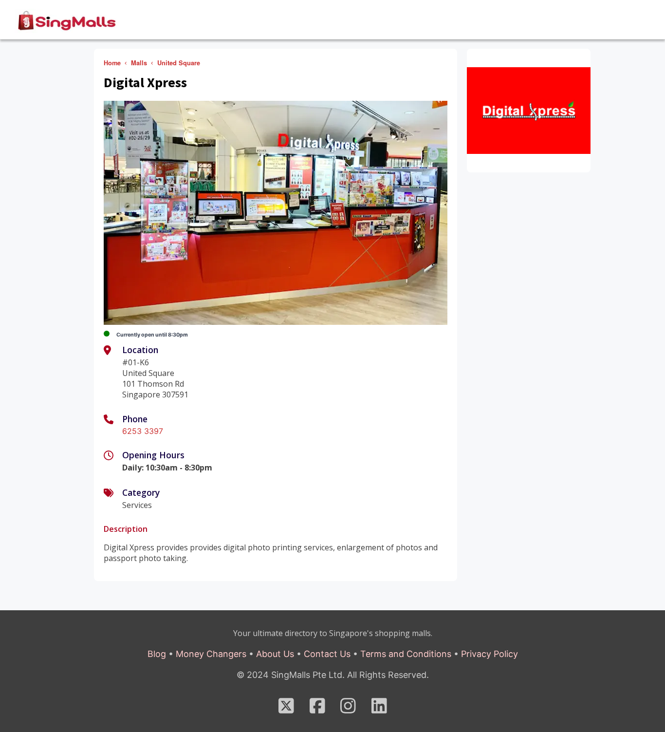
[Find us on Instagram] (348, 709)
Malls (139, 62)
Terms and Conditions (405, 654)
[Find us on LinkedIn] (379, 709)
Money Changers (211, 654)
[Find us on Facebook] (317, 709)
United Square (178, 62)
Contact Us (327, 654)
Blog (157, 654)
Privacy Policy (489, 654)
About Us (275, 654)
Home (112, 62)
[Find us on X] (286, 709)
